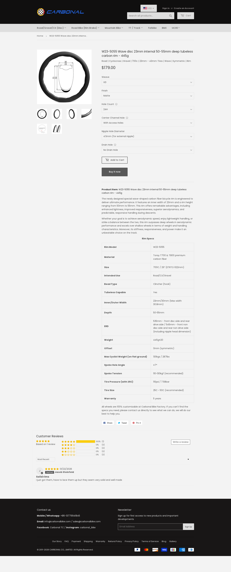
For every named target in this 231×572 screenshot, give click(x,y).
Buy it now (115, 171)
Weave (105, 77)
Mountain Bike (113, 27)
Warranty (100, 541)
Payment (76, 541)
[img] (52, 469)
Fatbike (152, 27)
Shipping (88, 541)
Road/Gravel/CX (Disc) (50, 27)
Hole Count (108, 104)
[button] (68, 441)
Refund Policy (115, 541)
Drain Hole (107, 144)
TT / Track (135, 27)
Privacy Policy (132, 541)
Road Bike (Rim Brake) (85, 27)
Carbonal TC (57, 527)
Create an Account (184, 8)
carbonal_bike (88, 527)
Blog (164, 541)
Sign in (166, 8)
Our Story (57, 541)
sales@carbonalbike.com (87, 521)
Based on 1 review (45, 444)
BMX (164, 27)
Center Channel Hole (113, 117)
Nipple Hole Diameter (113, 131)
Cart (188, 15)
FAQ (67, 541)
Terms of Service (150, 541)
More (175, 27)
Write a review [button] (180, 442)
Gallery (172, 541)
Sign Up (188, 526)
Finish (105, 90)
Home (40, 35)
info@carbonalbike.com (57, 521)
